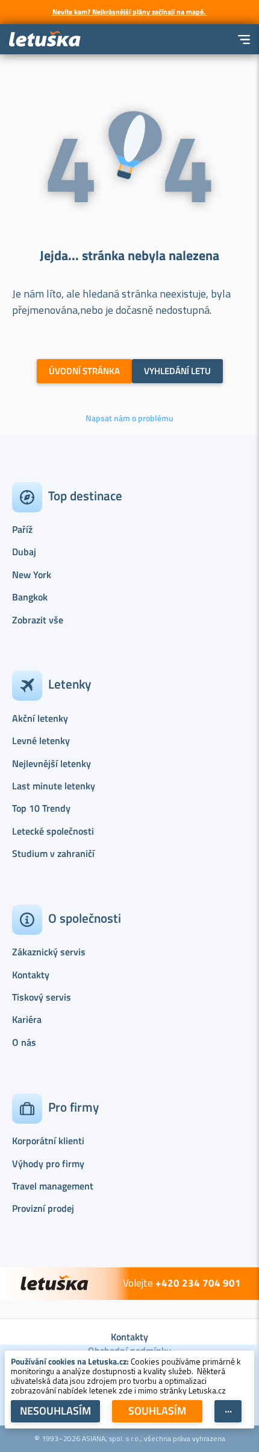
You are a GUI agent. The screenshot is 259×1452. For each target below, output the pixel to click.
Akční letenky (40, 718)
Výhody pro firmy (48, 1163)
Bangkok (30, 597)
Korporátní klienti (48, 1140)
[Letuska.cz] (45, 39)
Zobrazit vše (37, 620)
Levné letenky (41, 740)
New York (31, 574)
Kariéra (27, 1019)
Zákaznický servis (49, 951)
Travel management (52, 1186)
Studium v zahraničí (53, 853)
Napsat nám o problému (129, 418)
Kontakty (30, 974)
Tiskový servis (41, 997)
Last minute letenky (53, 786)
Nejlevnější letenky (51, 763)
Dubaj (24, 551)
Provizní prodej (43, 1208)
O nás (24, 1042)
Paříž (22, 529)
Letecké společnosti (53, 831)
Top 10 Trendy (41, 808)
